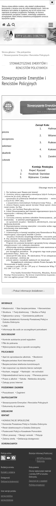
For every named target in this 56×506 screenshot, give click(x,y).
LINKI (5, 326)
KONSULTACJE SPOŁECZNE (16, 420)
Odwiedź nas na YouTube (8, 458)
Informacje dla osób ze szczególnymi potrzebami (25, 329)
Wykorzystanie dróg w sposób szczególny (21, 347)
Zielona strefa (9, 439)
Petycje (39, 435)
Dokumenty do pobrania (13, 406)
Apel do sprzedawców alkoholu (17, 357)
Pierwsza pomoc (40, 375)
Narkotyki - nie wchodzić (33, 371)
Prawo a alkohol (10, 379)
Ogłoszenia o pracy (11, 316)
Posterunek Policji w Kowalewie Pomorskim (22, 431)
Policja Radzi (7, 351)
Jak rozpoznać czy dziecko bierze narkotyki (22, 368)
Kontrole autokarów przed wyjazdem (19, 339)
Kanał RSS (3, 458)
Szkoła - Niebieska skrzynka (32, 379)
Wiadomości (8, 308)
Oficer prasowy (9, 435)
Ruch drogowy (8, 334)
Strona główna (8, 52)
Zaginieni (21, 392)
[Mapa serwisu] (8, 24)
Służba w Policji (39, 312)
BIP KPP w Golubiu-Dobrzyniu (44, 459)
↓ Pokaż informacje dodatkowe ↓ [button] (28, 291)
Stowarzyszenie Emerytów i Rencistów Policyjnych (26, 55)
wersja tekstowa (7, 499)
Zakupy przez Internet (13, 382)
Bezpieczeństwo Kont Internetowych (19, 360)
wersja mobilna (6, 495)
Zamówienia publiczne (33, 316)
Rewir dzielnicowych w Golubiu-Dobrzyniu (21, 428)
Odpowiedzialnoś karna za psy (16, 375)
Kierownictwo (45, 308)
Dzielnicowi (7, 411)
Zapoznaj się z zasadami (38, 480)
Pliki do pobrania (10, 343)
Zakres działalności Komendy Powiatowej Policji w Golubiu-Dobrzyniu (25, 320)
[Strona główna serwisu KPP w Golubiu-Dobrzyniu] (3, 24)
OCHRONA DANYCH (9, 443)
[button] (51, 25)
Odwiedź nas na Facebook (13, 458)
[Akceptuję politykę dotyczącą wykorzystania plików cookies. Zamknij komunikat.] (52, 2)
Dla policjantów (24, 52)
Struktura (7, 312)
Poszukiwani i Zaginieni (12, 387)
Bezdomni (38, 357)
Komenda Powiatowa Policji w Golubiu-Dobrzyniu (25, 424)
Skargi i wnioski (26, 435)
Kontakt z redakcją (8, 472)
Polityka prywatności (37, 484)
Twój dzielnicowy (21, 312)
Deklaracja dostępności (28, 439)
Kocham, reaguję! (11, 371)
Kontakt (5, 415)
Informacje (6, 303)
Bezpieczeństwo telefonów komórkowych (21, 364)
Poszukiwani (8, 392)
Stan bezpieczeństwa (26, 308)
